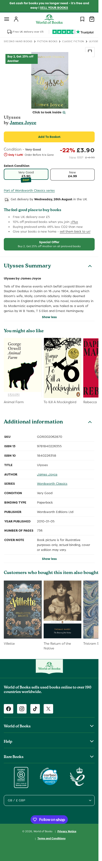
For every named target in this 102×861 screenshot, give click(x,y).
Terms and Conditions (51, 838)
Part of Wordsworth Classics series (29, 190)
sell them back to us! (75, 231)
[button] (6, 19)
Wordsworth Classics (52, 483)
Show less (49, 317)
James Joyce (23, 123)
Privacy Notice (66, 831)
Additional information (33, 422)
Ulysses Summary (27, 266)
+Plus (74, 222)
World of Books (43, 831)
